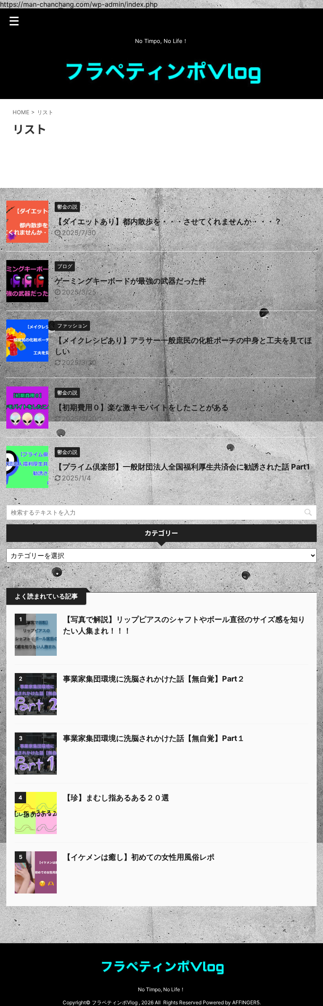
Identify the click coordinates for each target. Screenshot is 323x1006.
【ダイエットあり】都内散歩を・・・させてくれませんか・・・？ (168, 221)
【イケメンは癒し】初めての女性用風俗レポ (138, 857)
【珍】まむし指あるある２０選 (116, 797)
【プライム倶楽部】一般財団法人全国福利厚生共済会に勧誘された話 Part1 (182, 466)
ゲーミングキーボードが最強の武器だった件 (130, 280)
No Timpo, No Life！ (161, 989)
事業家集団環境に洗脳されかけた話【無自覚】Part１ (154, 738)
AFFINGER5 (245, 1002)
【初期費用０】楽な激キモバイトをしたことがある (142, 407)
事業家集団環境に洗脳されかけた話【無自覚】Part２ (154, 678)
